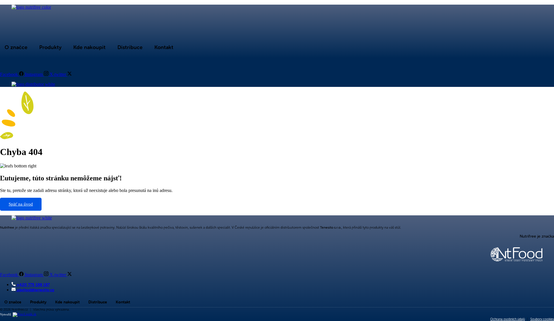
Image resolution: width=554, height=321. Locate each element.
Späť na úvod (21, 204)
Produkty (50, 47)
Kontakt (163, 47)
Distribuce (130, 47)
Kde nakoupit (89, 47)
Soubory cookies (542, 319)
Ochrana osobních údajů (507, 319)
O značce (16, 47)
